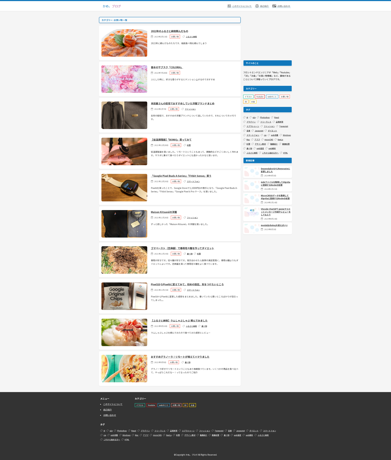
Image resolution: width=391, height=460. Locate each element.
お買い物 (175, 36)
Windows (287, 135)
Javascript (259, 130)
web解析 (272, 148)
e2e (254, 117)
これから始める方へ (270, 152)
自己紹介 (107, 409)
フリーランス (265, 121)
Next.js (280, 139)
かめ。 (112, 6)
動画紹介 (274, 144)
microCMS (269, 139)
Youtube (259, 96)
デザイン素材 (260, 144)
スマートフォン (193, 181)
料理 (189, 145)
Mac (248, 139)
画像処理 (286, 144)
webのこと (272, 96)
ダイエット (272, 130)
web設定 (260, 148)
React (276, 117)
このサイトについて (112, 404)
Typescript (283, 126)
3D (246, 101)
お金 (253, 101)
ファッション (190, 109)
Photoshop (265, 117)
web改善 (274, 135)
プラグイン (251, 121)
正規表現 (279, 121)
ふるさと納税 (191, 36)
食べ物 (189, 253)
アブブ (257, 139)
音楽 (248, 130)
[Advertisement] (267, 36)
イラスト (248, 96)
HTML (285, 152)
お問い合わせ (109, 415)
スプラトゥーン (253, 126)
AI (247, 117)
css (265, 135)
